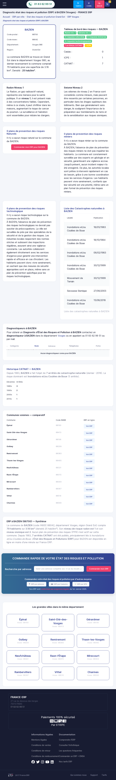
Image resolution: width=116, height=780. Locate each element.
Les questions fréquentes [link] (70, 751)
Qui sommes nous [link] (78, 775)
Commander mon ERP (98, 569)
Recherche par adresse (18, 569)
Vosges (61, 335)
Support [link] (94, 775)
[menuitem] (7, 16)
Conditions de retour (40, 751)
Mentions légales (39, 740)
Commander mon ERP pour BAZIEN (29, 147)
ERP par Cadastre (61, 584)
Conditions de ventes (41, 745)
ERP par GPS (82, 584)
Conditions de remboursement (45, 756)
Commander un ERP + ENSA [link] (72, 756)
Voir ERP (89, 426)
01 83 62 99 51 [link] (18, 707)
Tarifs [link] (104, 775)
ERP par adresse (37, 584)
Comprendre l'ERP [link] (67, 740)
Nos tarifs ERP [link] (65, 761)
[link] (78, 4)
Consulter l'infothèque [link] (69, 745)
